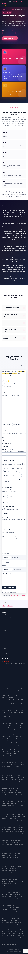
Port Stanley (9, 857)
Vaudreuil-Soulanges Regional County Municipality (11, 929)
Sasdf (10, 890)
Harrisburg (17, 773)
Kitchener (4, 786)
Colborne (8, 732)
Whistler (16, 937)
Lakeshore (17, 788)
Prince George (4, 861)
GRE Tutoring (20, 762)
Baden (22, 697)
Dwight (17, 742)
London (20, 796)
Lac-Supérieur (4, 788)
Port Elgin (9, 855)
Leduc (12, 794)
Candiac (17, 723)
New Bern (8, 822)
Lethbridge (17, 794)
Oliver (14, 838)
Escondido (4, 751)
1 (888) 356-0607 (6, 661)
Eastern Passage (5, 747)
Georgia (3, 760)
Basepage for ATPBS (19, 699)
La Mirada (20, 786)
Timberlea (14, 918)
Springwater (15, 900)
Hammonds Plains (5, 773)
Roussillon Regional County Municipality (9, 870)
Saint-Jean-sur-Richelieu (13, 879)
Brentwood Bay (10, 714)
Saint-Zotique (4, 883)
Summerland (13, 909)
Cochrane (4, 732)
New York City (17, 825)
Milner (15, 812)
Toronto (18, 918)
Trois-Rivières (4, 920)
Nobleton (12, 831)
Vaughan (3, 931)
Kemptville (16, 781)
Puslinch (10, 861)
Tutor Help (10, 920)
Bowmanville (21, 710)
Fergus (3, 753)
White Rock (14, 939)
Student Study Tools (5, 909)
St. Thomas (9, 905)
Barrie (13, 699)
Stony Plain (19, 905)
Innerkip (8, 779)
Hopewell (13, 777)
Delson (8, 740)
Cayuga (19, 725)
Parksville (21, 844)
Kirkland (23, 783)
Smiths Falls (8, 898)
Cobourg (20, 729)
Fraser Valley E (5, 758)
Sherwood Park (15, 896)
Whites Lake (19, 939)
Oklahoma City (4, 838)
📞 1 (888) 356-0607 (17, 1)
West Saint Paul (21, 935)
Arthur (16, 695)
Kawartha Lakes (5, 781)
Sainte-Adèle (10, 883)
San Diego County (5, 887)
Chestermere (15, 727)
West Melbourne (14, 935)
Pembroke (14, 846)
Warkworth (4, 933)
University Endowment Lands (7, 922)
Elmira (23, 747)
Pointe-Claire (4, 853)
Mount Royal (16, 818)
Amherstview (16, 693)
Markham (17, 803)
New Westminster (5, 825)
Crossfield (17, 738)
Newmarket (4, 829)
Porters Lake (15, 857)
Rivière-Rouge (4, 868)
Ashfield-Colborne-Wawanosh (7, 697)
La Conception (14, 786)
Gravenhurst (14, 762)
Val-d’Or (6, 926)
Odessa (22, 835)
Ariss (8, 695)
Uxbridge (21, 924)
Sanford (17, 887)
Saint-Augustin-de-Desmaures (8, 874)
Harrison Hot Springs (6, 775)
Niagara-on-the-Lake (18, 829)
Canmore (21, 723)
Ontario (18, 838)
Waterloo (3, 935)
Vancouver (11, 926)
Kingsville (18, 783)
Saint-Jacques (4, 879)
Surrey (3, 911)
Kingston (13, 783)
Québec (14, 861)
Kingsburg (8, 783)
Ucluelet (15, 920)
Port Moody (19, 855)
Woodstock (9, 944)
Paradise (3, 844)
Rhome (8, 866)
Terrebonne (9, 913)
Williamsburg (14, 942)
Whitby (21, 937)
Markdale (12, 803)
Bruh (8, 719)
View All (12, 685)
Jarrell (16, 779)
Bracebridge (4, 712)
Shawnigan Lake (17, 894)
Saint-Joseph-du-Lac (12, 881)
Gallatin (10, 758)
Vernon (7, 931)
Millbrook (11, 812)
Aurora (15, 697)
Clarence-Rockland (5, 729)
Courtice (13, 736)
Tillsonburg (8, 918)
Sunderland (19, 909)
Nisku (3, 831)
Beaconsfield (11, 701)
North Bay (17, 831)
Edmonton (12, 747)
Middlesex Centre (5, 812)
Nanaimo (10, 820)
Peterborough (19, 846)
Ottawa (3, 842)
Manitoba (12, 801)
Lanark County (12, 790)
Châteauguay (4, 727)
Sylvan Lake (18, 911)
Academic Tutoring (5, 653)
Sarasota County (5, 890)
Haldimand (4, 768)
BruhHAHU (12, 719)
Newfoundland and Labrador (18, 827)
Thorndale (18, 916)
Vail (2, 926)
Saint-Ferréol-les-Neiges (6, 877)
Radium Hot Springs (11, 864)
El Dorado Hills (18, 747)
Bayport (6, 701)
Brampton (21, 712)
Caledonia (8, 721)
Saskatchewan (16, 890)
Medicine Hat (13, 807)
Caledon (3, 721)
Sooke (18, 898)
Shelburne (4, 896)
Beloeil (7, 706)
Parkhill (16, 844)
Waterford (21, 933)
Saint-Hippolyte (15, 877)
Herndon (22, 775)
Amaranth (4, 693)
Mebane (7, 807)
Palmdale (14, 842)
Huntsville (18, 777)
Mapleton (3, 803)
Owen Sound (8, 842)
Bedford (20, 703)
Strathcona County (10, 907)
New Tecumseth (21, 822)
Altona (19, 690)
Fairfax (19, 751)
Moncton (7, 816)
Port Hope (14, 855)
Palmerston (19, 842)
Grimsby (3, 766)
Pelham (3, 846)
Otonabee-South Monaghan (16, 840)
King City (3, 783)
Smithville (14, 898)
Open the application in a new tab (18, 595)
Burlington (17, 719)
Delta (12, 740)
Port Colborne (10, 853)
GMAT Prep (4, 648)
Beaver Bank (9, 703)
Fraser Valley (18, 755)
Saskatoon (22, 890)
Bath (3, 701)
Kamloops (21, 779)
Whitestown (4, 942)
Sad (12, 872)
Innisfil (12, 779)
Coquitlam (4, 736)
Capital (3, 725)
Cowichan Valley (19, 736)
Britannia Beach (5, 716)
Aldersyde (15, 690)
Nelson (3, 822)
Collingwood (4, 734)
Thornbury (13, 916)
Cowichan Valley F (5, 738)
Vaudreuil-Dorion (17, 926)
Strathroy (17, 907)
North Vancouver (5, 833)
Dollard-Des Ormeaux (6, 742)
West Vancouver (5, 937)
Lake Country (11, 788)
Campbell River (5, 723)
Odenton (18, 835)
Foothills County (9, 753)
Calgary (13, 721)
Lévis (22, 794)
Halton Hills (16, 770)
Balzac (3, 699)
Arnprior (12, 695)
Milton (19, 812)
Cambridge (18, 721)
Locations (8, 9)
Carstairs (15, 725)
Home (4, 9)
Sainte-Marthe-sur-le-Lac (7, 885)
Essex (12, 751)
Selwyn (7, 894)
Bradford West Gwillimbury (13, 712)
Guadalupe (8, 766)
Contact (3, 633)
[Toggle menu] (25, 5)
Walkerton (17, 931)
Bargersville (8, 699)
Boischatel (4, 710)
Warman (9, 933)
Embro (11, 749)
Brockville (19, 716)
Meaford (3, 807)
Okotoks (10, 838)
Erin (19, 749)
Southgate (4, 900)
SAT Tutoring (4, 892)
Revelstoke (4, 866)
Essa (8, 751)
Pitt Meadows (14, 848)
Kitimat (8, 786)
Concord (19, 734)
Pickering (3, 848)
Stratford (3, 907)
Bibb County (12, 706)
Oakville (14, 835)
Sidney (21, 896)
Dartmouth (4, 740)
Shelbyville (9, 896)
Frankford (12, 755)
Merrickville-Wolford (5, 809)
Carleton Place (8, 725)
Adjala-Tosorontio (16, 688)
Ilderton (22, 777)
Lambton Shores (5, 790)
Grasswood (8, 762)
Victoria (12, 931)
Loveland (8, 799)
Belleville (3, 706)
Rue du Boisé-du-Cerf (6, 872)
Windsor (20, 942)
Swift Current (12, 911)
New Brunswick (14, 822)
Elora (7, 749)
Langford (23, 790)
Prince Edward (16, 859)
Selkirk (3, 894)
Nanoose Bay (16, 820)
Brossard (3, 719)
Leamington (7, 794)
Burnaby (22, 719)
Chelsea (9, 727)
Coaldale (16, 729)
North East (22, 831)
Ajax (6, 690)
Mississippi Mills (19, 814)
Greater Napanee (5, 764)
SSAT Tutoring (10, 903)
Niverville (7, 831)
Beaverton (15, 703)
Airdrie (3, 690)
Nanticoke (22, 820)
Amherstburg (9, 693)
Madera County (21, 799)
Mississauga (12, 814)
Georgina (8, 760)
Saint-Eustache (18, 874)
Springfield (9, 900)
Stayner (14, 905)
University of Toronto (18, 922)
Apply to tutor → (9, 38)
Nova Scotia (10, 605)
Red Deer (18, 864)
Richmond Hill (19, 866)
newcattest (9, 827)
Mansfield (17, 801)
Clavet (11, 729)
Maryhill (9, 805)
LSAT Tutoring (14, 799)
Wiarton (9, 942)
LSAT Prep (4, 640)
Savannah (10, 892)
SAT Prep (4, 643)
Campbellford (11, 723)
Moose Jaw (17, 816)
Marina (8, 803)
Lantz (13, 9)
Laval (23, 792)
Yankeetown (14, 944)
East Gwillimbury (5, 745)
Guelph (13, 766)
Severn (11, 894)
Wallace (21, 931)
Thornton (23, 916)
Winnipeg (3, 944)
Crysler (22, 738)
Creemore (12, 738)
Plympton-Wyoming (16, 851)
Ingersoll (3, 779)
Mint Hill (23, 812)
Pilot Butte (9, 848)
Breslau (15, 714)
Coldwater (19, 732)
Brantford (3, 714)
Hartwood (18, 775)
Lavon (3, 794)
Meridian (18, 807)
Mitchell (3, 816)
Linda (7, 796)
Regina (23, 864)
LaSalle (19, 792)
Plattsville (4, 851)
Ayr (19, 697)
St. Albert (15, 903)
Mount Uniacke (4, 820)
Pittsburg (20, 848)
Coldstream (14, 732)
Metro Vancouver (14, 809)
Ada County (9, 688)
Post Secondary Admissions (7, 859)
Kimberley (21, 781)
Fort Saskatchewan (5, 755)
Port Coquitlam (17, 853)
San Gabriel (12, 887)
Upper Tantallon (16, 924)
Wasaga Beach (15, 933)
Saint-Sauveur (21, 881)
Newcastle (4, 827)
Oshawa (3, 840)
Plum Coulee (9, 851)
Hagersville (18, 766)
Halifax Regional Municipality (7, 770)
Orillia (22, 838)
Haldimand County (10, 768)
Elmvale (3, 749)
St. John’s (4, 905)
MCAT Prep (4, 645)
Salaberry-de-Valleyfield (17, 885)
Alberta (10, 690)
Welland (8, 935)
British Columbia (12, 716)
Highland (3, 777)
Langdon (18, 790)
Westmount (11, 937)
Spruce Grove (21, 900)
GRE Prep (4, 651)
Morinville (23, 816)
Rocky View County (12, 868)
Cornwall (8, 736)
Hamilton (21, 770)
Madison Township (5, 801)
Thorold (3, 918)
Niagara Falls (10, 829)
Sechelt (20, 892)
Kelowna (11, 781)
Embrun (15, 749)
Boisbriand (23, 708)
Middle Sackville (21, 809)
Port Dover (4, 855)
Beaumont (4, 703)
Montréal (12, 816)
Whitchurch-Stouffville (6, 939)
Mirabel (3, 814)
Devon (16, 740)
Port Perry (4, 857)
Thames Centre (15, 913)
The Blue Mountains (5, 916)
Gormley (3, 762)
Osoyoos (8, 840)
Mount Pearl (10, 818)
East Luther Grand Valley (14, 745)
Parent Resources (10, 844)
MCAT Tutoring (20, 805)
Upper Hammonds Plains (6, 924)
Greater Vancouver (21, 764)
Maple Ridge (22, 801)
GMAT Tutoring (18, 760)
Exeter (15, 751)
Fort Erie (14, 753)
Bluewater (17, 708)
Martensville (4, 805)
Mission (7, 814)
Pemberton (8, 846)
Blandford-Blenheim (10, 708)
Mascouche (14, 805)
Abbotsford (4, 688)
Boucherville (15, 710)
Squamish (4, 903)
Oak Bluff (9, 835)
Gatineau (20, 758)
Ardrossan (4, 695)
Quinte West (4, 864)
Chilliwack (21, 727)
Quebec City (20, 861)
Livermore (16, 796)
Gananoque (15, 758)
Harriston (13, 775)
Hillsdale (8, 777)
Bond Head (9, 710)
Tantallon (3, 913)
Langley (3, 792)
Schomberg (15, 892)
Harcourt (12, 773)
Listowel (11, 796)
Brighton (20, 714)
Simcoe (3, 898)
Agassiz (22, 688)
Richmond (13, 866)
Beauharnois (18, 701)
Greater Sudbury (13, 764)
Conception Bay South (12, 734)
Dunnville (13, 742)
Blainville (3, 708)
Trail (22, 918)
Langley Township (9, 792)
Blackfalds (18, 706)
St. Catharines (21, 903)
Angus (21, 693)
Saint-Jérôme (4, 881)
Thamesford (22, 913)
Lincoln (3, 796)
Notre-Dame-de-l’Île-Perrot (19, 833)
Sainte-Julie (17, 883)
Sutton (7, 911)
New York (11, 825)
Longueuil (4, 799)
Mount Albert (4, 818)
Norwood (11, 833)
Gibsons (12, 760)
